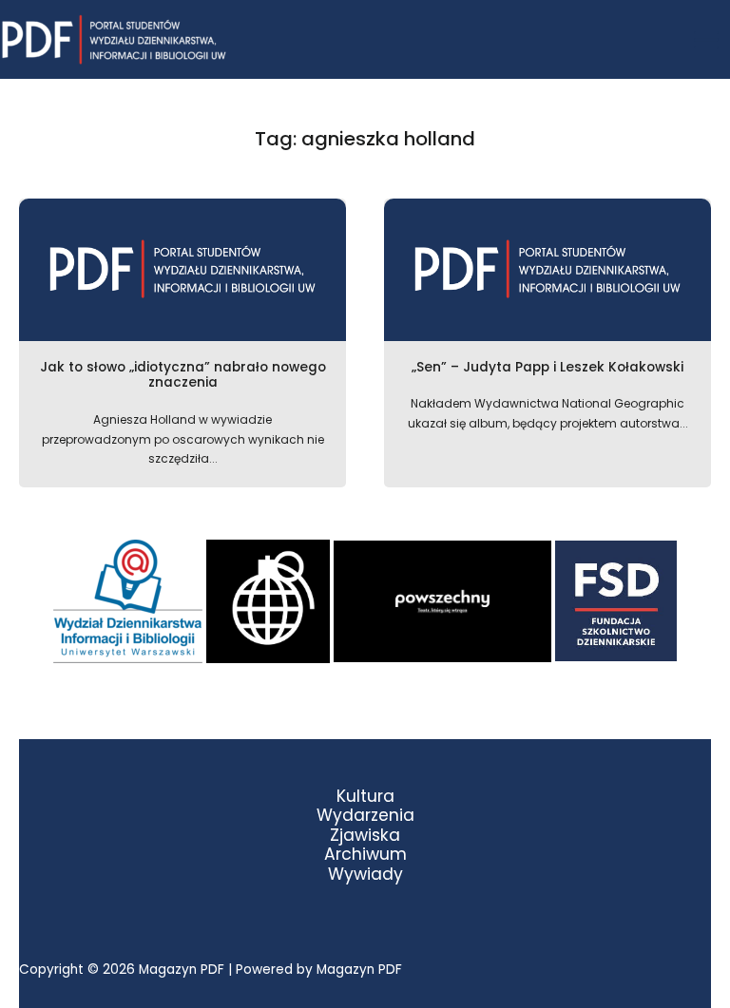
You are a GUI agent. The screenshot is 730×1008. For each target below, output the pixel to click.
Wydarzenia (365, 816)
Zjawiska (365, 836)
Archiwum (365, 855)
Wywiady (365, 874)
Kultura (365, 797)
